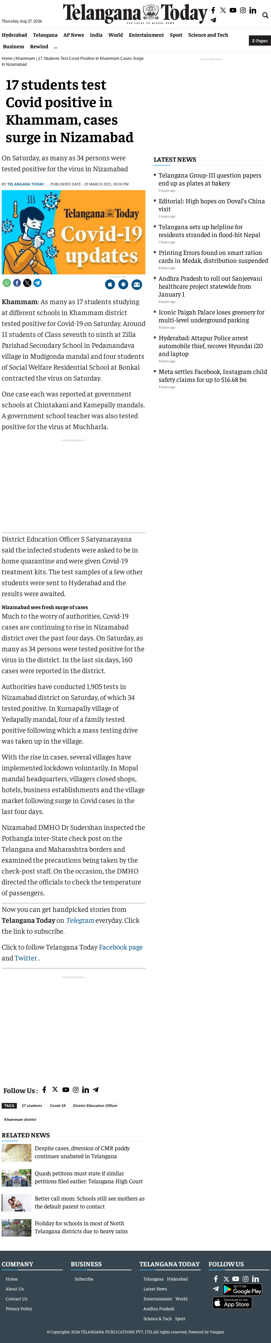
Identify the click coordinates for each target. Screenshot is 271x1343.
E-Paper (260, 40)
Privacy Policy (19, 1308)
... (55, 46)
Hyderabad (14, 34)
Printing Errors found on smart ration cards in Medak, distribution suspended (213, 256)
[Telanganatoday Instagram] (75, 1090)
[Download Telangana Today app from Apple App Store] (110, 285)
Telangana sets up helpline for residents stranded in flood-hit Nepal (209, 230)
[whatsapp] (7, 283)
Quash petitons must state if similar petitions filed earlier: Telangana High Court (89, 1177)
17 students (32, 1106)
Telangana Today (25, 184)
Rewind (39, 46)
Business (13, 46)
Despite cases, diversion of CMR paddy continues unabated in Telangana (82, 1152)
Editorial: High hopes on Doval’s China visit (212, 204)
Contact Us (16, 1298)
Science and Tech (208, 34)
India (96, 34)
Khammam (25, 58)
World (115, 34)
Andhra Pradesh (158, 1308)
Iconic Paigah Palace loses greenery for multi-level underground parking (211, 315)
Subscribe (84, 1279)
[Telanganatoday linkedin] (85, 1090)
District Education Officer (95, 1106)
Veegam (217, 1331)
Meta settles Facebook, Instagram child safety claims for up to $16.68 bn (213, 375)
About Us (15, 1288)
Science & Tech (157, 1318)
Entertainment (146, 34)
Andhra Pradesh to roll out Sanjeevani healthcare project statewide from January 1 (210, 286)
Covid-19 (57, 1106)
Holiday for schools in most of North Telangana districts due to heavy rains (81, 1227)
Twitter (26, 957)
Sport (176, 34)
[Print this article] (137, 285)
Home (7, 58)
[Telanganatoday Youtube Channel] (65, 1090)
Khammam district (20, 1119)
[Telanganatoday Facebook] (44, 1090)
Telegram (80, 919)
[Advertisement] (73, 1027)
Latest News (175, 159)
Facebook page (121, 946)
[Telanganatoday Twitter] (55, 1090)
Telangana (45, 34)
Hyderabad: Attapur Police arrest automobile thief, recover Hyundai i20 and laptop (211, 345)
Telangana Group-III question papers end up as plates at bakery (210, 179)
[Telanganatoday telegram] (95, 1090)
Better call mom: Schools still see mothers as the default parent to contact (90, 1202)
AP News (73, 34)
